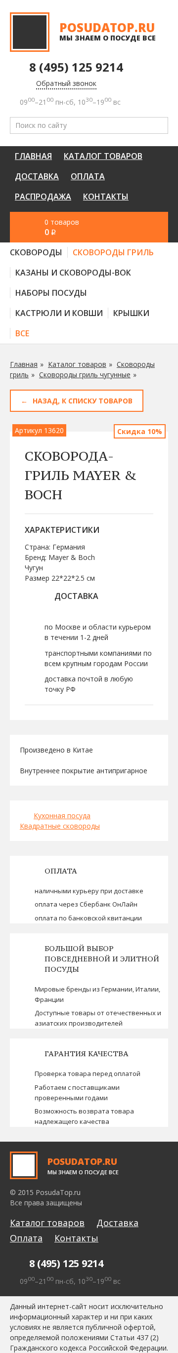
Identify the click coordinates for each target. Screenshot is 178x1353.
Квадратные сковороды (60, 826)
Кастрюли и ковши (59, 313)
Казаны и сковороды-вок (73, 272)
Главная (33, 156)
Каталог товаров (103, 156)
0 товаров (61, 227)
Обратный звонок (66, 83)
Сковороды (36, 252)
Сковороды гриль (113, 252)
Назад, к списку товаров (83, 400)
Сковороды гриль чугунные (85, 374)
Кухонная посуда (62, 815)
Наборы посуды (51, 292)
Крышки (131, 313)
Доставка (37, 176)
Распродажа (43, 196)
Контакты (106, 196)
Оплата (88, 176)
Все (22, 333)
